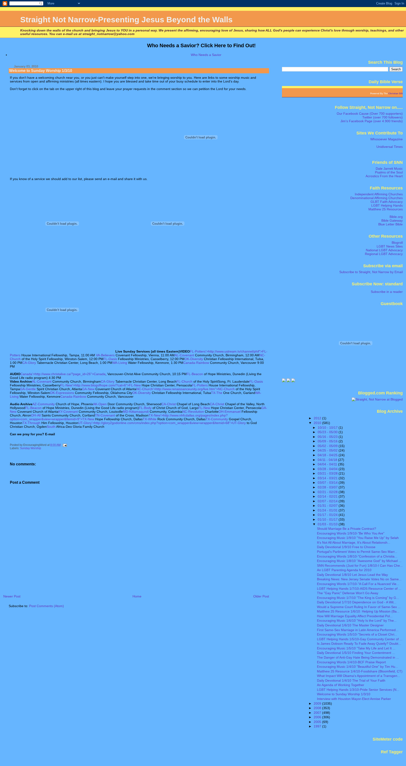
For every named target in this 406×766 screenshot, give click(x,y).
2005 (318, 722)
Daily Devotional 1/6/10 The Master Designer (350, 625)
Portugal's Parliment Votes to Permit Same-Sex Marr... (357, 552)
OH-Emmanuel (230, 411)
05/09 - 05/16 (328, 441)
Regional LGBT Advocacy (384, 254)
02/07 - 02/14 (328, 501)
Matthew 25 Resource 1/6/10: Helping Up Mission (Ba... (358, 611)
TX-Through (31, 423)
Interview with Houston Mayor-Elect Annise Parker (354, 699)
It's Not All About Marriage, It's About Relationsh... (353, 542)
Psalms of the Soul (389, 172)
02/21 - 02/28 (328, 492)
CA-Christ (168, 404)
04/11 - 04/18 (328, 460)
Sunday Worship (30, 448)
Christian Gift (395, 93)
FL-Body (145, 408)
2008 (318, 708)
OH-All (36, 415)
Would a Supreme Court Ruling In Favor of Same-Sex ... (359, 607)
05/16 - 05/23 (328, 437)
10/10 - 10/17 (328, 427)
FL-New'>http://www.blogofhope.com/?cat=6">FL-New (100, 385)
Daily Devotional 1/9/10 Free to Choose (346, 547)
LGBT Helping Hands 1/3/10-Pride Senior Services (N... (358, 689)
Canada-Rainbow (196, 363)
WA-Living (119, 363)
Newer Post (11, 596)
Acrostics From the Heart (384, 176)
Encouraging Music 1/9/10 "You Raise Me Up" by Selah (358, 538)
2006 (318, 717)
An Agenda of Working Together (340, 685)
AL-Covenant (184, 355)
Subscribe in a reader (387, 292)
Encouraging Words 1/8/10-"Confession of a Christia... (357, 556)
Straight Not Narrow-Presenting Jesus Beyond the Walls (126, 19)
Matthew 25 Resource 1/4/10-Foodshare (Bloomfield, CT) (359, 671)
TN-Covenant (105, 415)
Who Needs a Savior (206, 55)
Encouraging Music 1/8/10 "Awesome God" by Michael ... (359, 561)
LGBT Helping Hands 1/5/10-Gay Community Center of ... (359, 639)
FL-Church (184, 381)
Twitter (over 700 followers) (382, 117)
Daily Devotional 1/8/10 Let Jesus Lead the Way (352, 575)
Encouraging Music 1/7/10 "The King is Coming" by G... (358, 598)
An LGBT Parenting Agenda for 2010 (344, 570)
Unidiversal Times (389, 147)
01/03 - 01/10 (328, 524)
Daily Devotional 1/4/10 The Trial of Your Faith (351, 680)
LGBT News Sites (390, 246)
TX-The (216, 393)
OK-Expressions (62, 393)
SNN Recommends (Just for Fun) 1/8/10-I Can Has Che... (360, 565)
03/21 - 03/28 (328, 473)
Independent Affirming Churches (379, 194)
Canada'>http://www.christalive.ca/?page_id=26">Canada (62, 374)
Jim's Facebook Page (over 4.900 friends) (371, 121)
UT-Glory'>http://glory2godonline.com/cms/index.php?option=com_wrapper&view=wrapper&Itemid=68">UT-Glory (162, 423)
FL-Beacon (195, 374)
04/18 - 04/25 (328, 455)
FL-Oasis (110, 359)
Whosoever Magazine (386, 139)
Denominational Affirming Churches (376, 198)
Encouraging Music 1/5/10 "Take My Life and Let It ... (356, 648)
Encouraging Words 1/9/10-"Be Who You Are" (350, 533)
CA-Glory (29, 363)
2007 (318, 713)
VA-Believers (105, 355)
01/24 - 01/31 (328, 510)
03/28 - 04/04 (328, 469)
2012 (318, 418)
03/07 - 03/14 (328, 482)
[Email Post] (64, 445)
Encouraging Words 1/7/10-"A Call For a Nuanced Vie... (358, 584)
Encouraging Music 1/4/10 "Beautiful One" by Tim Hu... (357, 666)
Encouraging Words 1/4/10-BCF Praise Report (351, 662)
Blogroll (397, 242)
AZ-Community (43, 404)
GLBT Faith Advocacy (387, 202)
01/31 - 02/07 (328, 505)
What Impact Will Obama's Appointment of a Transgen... (358, 676)
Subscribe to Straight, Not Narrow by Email (371, 272)
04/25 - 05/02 (328, 450)
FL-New (204, 408)
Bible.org (396, 217)
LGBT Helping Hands (387, 205)
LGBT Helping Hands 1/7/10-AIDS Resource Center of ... (359, 588)
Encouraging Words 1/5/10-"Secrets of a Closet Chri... (357, 634)
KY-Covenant (68, 411)
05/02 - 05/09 (328, 446)
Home (137, 596)
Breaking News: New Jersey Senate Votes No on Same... (359, 579)
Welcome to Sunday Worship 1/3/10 (343, 694)
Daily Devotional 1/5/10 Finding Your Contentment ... (356, 653)
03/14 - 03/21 (328, 478)
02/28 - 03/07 (328, 487)
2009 (318, 703)
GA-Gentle (28, 389)
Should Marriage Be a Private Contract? (346, 528)
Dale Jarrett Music (389, 168)
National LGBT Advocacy (384, 250)
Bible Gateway (392, 220)
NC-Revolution (193, 411)
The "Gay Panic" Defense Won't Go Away (347, 593)
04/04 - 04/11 (328, 464)
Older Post (261, 596)
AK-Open (100, 404)
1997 (318, 726)
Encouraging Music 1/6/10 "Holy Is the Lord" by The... (357, 620)
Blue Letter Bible (390, 224)
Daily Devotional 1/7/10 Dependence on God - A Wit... (356, 602)
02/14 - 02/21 (328, 496)
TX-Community (217, 419)
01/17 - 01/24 (328, 515)
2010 (318, 423)
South (51, 426)
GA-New (88, 389)
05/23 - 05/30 (328, 432)
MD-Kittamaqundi (136, 411)
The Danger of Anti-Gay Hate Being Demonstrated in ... (358, 657)
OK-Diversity (193, 359)
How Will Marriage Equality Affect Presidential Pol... (355, 616)
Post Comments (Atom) (46, 606)
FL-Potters (200, 385)
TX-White (149, 419)
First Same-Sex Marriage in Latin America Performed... (357, 630)
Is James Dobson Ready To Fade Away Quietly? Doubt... (359, 643)
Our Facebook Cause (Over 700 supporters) (370, 113)
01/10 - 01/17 (328, 519)
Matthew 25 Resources (385, 209)
